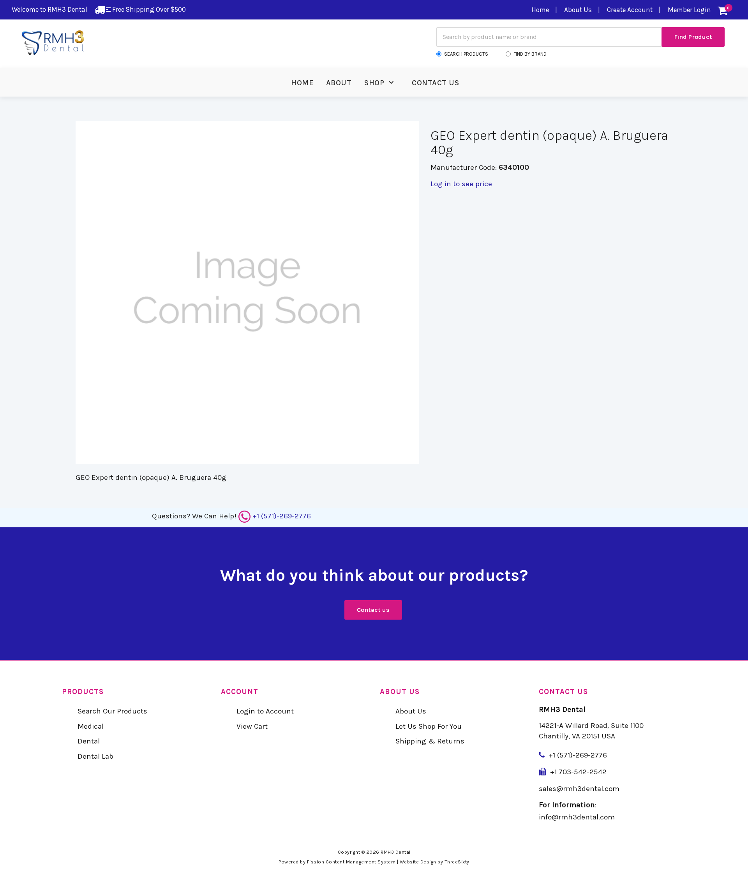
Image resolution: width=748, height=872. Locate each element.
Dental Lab (95, 756)
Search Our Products (112, 711)
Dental (89, 741)
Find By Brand (530, 54)
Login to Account (265, 711)
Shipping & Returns (429, 741)
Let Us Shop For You (428, 726)
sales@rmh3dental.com (579, 788)
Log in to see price (461, 184)
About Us (578, 10)
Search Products (466, 54)
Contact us (373, 609)
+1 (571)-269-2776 (281, 516)
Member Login (689, 10)
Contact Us (435, 83)
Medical (91, 726)
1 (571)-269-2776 (580, 755)
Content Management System (361, 862)
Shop (374, 83)
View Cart (252, 726)
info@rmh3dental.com (577, 817)
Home (540, 10)
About (339, 83)
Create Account (630, 10)
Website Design (418, 862)
